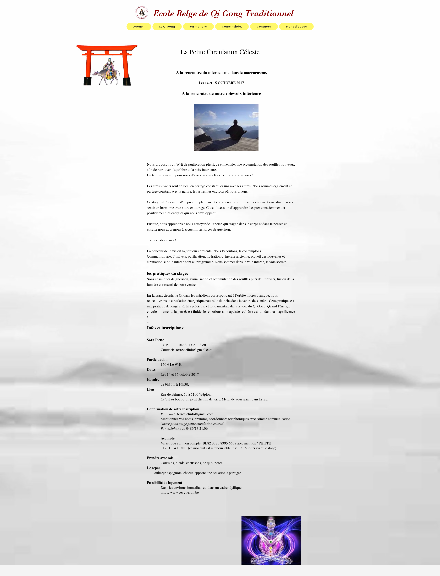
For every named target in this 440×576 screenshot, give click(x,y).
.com (209, 413)
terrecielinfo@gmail (191, 413)
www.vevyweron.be (184, 492)
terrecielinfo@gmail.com (194, 349)
